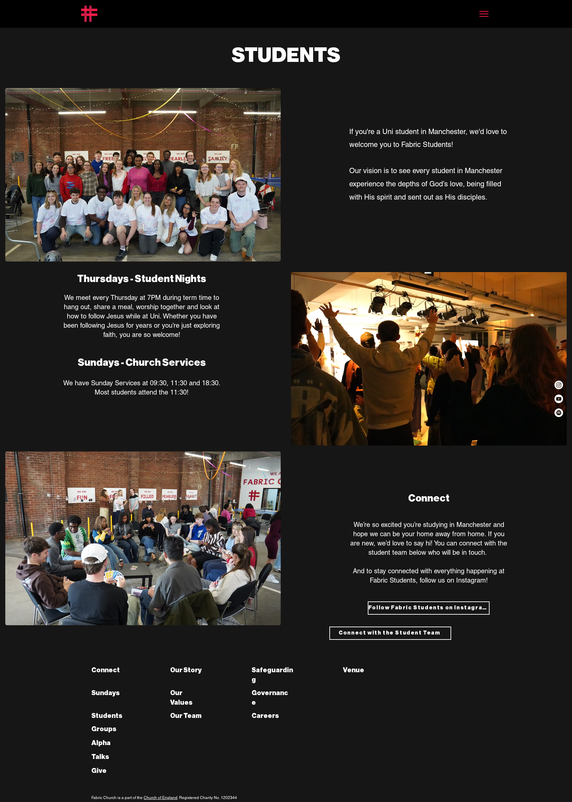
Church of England (160, 797)
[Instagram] (558, 385)
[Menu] (484, 14)
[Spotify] (558, 412)
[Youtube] (558, 399)
